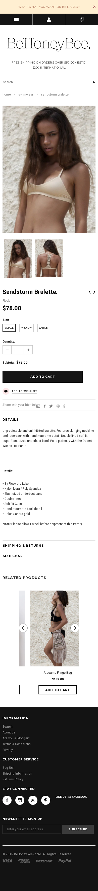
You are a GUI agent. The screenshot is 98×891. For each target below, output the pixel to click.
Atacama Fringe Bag (49, 672)
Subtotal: (9, 362)
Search (8, 726)
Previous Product (89, 292)
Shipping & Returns (23, 545)
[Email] (38, 406)
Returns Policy (13, 779)
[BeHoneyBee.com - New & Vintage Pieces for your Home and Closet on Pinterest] (45, 800)
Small (9, 327)
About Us (9, 732)
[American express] (24, 861)
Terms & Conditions (17, 744)
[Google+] (65, 406)
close (94, 7)
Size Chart (14, 556)
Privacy (8, 750)
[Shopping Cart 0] (81, 19)
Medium (26, 327)
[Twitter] (51, 406)
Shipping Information (17, 773)
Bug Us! (8, 768)
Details (11, 419)
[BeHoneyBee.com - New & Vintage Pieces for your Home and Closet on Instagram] (19, 800)
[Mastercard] (44, 861)
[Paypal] (65, 861)
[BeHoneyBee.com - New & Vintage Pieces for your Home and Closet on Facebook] (7, 800)
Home (7, 94)
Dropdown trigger (49, 19)
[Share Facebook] (44, 406)
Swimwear (25, 94)
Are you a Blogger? (16, 738)
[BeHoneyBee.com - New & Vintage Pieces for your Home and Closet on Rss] (32, 800)
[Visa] (7, 861)
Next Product (94, 292)
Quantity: (9, 341)
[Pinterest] (58, 406)
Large (43, 327)
